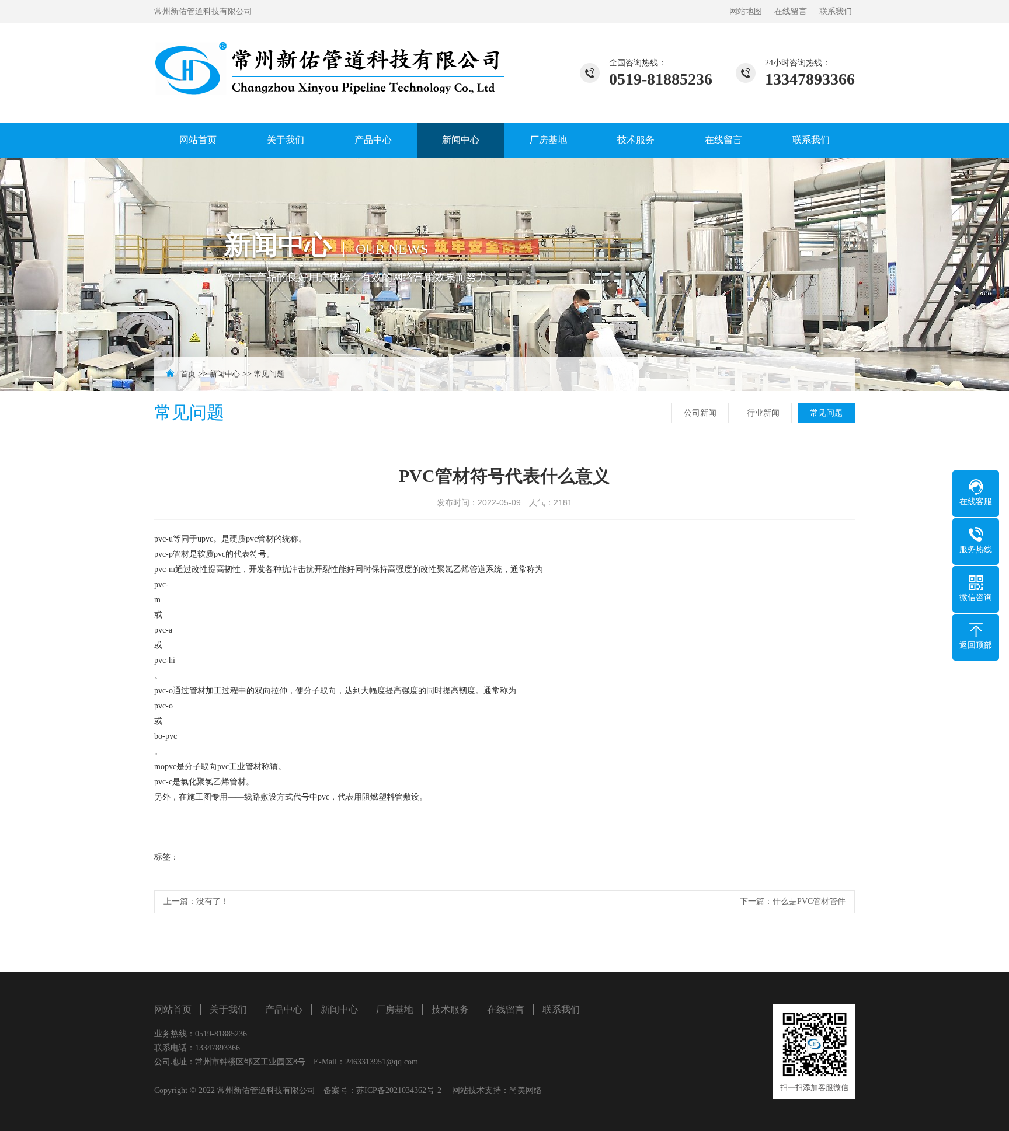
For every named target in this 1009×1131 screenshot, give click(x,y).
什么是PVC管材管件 (809, 901)
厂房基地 (548, 140)
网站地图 (745, 11)
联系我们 (835, 11)
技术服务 (636, 140)
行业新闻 (763, 413)
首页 (188, 373)
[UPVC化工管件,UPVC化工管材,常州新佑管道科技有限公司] (329, 61)
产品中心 (373, 140)
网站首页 (198, 140)
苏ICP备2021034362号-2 (398, 1090)
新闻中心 (460, 140)
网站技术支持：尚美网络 (497, 1090)
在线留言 (790, 11)
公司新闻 (700, 413)
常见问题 (269, 373)
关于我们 (285, 140)
